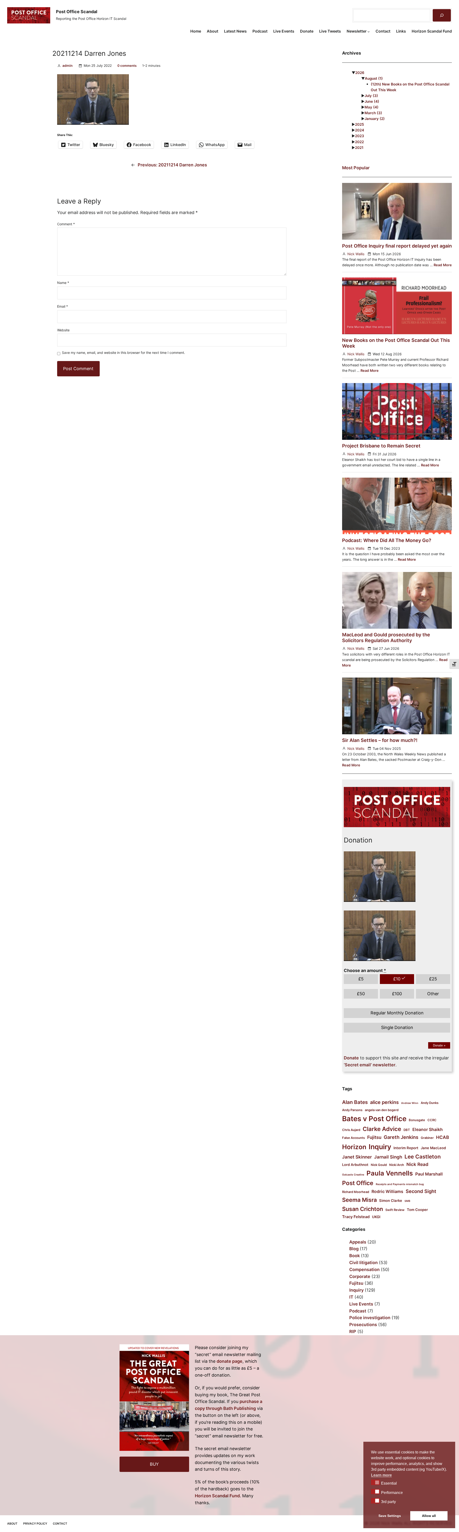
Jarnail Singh (388, 1157)
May (371, 107)
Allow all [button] (429, 1516)
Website (63, 330)
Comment (66, 224)
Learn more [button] (381, 1475)
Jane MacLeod (433, 1148)
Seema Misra (359, 1199)
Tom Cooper (417, 1210)
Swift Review (394, 1210)
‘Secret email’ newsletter (369, 1064)
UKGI (376, 1217)
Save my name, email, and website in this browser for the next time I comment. (123, 352)
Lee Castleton (422, 1156)
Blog (354, 1248)
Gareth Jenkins (401, 1137)
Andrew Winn (409, 1103)
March (373, 113)
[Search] (442, 15)
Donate (439, 1045)
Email (62, 306)
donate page (229, 1361)
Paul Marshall (429, 1173)
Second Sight (421, 1191)
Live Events (361, 1303)
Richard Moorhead (355, 1192)
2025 (359, 124)
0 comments (127, 66)
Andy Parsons (352, 1110)
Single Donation (397, 1027)
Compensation (364, 1269)
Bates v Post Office (374, 1118)
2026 (359, 72)
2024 (359, 130)
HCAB (442, 1137)
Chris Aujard (351, 1130)
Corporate (359, 1276)
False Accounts (353, 1138)
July (371, 95)
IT (351, 1297)
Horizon (354, 1147)
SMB (407, 1201)
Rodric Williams (387, 1191)
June (372, 101)
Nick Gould (379, 1165)
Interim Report (405, 1148)
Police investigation (369, 1317)
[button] (375, 1482)
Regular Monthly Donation (397, 1012)
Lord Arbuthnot (355, 1165)
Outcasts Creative (353, 1174)
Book (354, 1255)
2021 (359, 147)
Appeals (357, 1241)
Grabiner (427, 1138)
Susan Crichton (362, 1208)
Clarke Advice (382, 1128)
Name (63, 283)
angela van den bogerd (382, 1110)
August (374, 78)
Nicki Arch (396, 1165)
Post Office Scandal (76, 11)
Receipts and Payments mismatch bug (400, 1184)
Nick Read (417, 1164)
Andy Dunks (429, 1103)
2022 (359, 142)
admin (67, 65)
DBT (407, 1130)
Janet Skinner (357, 1157)
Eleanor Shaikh (427, 1129)
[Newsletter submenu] (368, 31)
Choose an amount (365, 970)
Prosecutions (363, 1324)
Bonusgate (417, 1120)
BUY (154, 1464)
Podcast (357, 1310)
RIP (352, 1331)
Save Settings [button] (389, 1516)
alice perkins (384, 1102)
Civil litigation (363, 1262)
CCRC (432, 1120)
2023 (359, 136)
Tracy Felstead (356, 1216)
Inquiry (380, 1146)
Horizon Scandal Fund (217, 1495)
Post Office (357, 1183)
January (375, 118)
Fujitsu (374, 1137)
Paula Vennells (389, 1173)
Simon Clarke (390, 1200)
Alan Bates (355, 1102)
